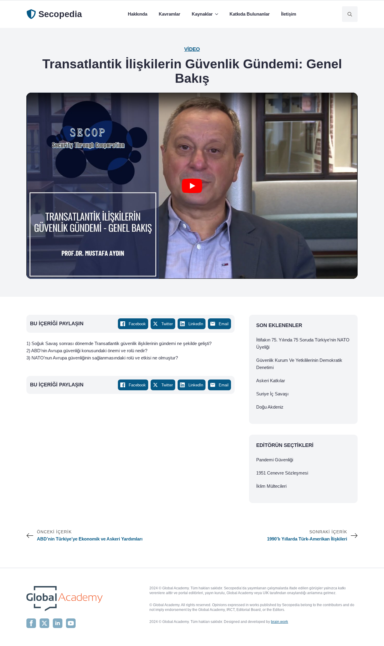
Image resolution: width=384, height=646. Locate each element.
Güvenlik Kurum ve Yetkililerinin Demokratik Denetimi (299, 364)
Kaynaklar (202, 13)
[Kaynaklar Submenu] (218, 14)
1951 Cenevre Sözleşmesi (282, 472)
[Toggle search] (350, 14)
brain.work (279, 622)
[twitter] (44, 623)
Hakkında (137, 13)
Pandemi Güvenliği (274, 459)
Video (192, 49)
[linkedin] (57, 623)
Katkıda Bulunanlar (250, 13)
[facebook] (31, 623)
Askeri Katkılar (270, 380)
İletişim (288, 13)
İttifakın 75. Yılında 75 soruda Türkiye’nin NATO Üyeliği (303, 343)
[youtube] (71, 623)
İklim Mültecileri (271, 486)
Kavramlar (169, 13)
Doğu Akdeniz (270, 406)
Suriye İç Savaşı (272, 393)
